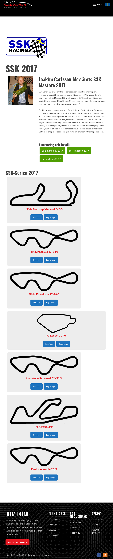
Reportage (50, 217)
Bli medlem (75, 527)
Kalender (53, 529)
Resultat (36, 217)
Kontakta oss (98, 519)
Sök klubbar (54, 519)
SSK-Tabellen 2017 (79, 150)
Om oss (95, 524)
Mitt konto (75, 533)
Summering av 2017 (52, 150)
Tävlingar (53, 524)
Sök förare (54, 535)
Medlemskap (75, 522)
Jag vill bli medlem (17, 542)
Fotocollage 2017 (51, 158)
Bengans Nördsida (96, 531)
